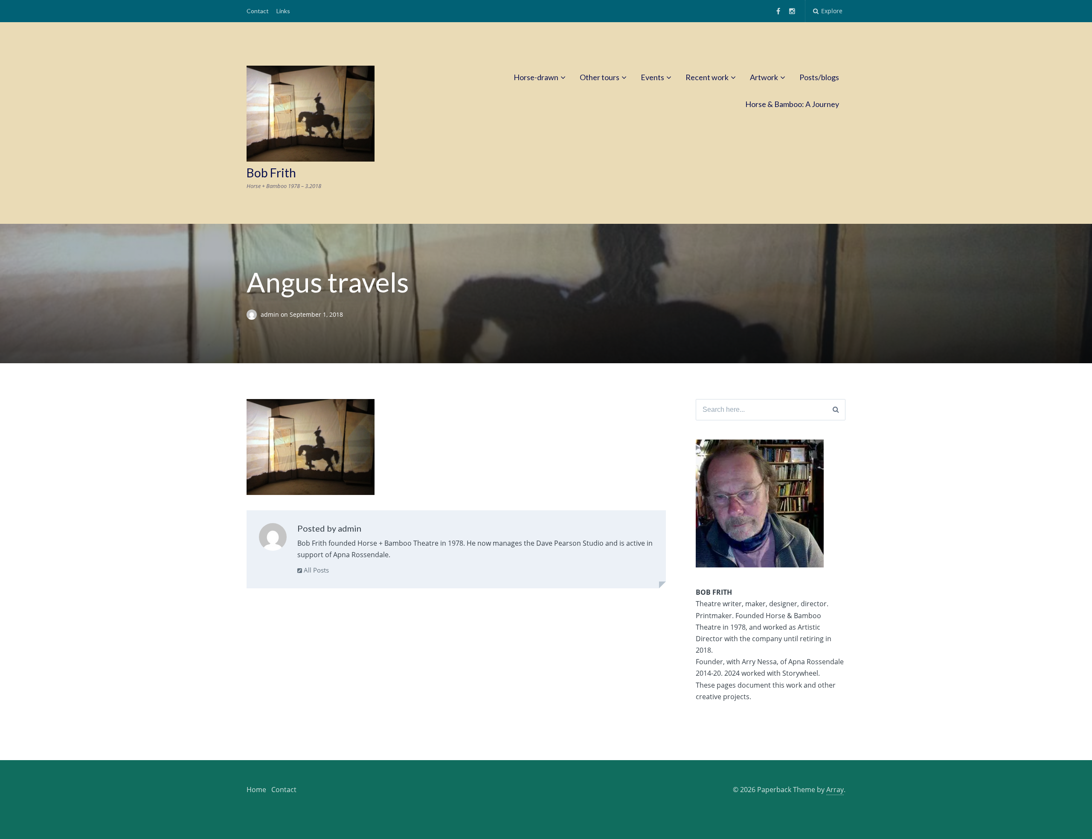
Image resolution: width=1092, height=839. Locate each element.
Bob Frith (271, 172)
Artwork (764, 77)
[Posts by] (254, 314)
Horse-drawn (536, 77)
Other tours (599, 77)
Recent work (707, 77)
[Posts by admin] (273, 539)
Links (283, 10)
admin (271, 314)
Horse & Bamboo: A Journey (792, 104)
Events (652, 77)
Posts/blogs (819, 77)
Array (835, 789)
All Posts (315, 570)
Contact (258, 10)
